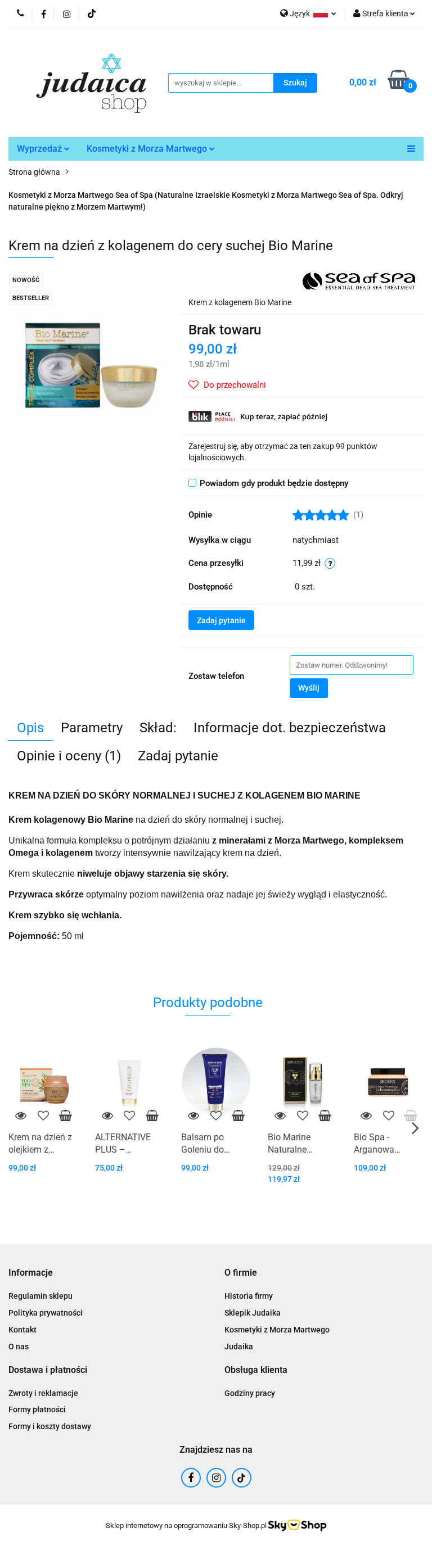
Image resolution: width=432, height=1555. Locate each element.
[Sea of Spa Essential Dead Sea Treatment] (359, 280)
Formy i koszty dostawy (49, 1426)
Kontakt (22, 1329)
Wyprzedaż (40, 148)
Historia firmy (248, 1295)
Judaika (238, 1346)
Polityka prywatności (45, 1312)
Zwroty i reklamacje (43, 1393)
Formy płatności (37, 1409)
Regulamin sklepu (40, 1295)
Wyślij (309, 687)
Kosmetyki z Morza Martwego (148, 148)
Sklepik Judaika (252, 1312)
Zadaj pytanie (221, 620)
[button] (30, 1273)
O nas (18, 1346)
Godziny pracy (249, 1393)
